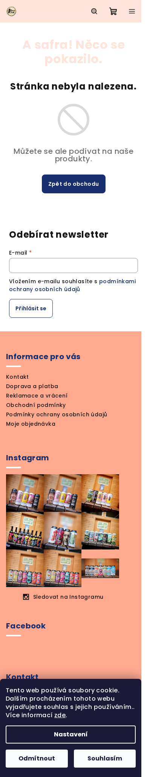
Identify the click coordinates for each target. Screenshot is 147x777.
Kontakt (17, 377)
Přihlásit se (30, 308)
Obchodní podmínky (36, 405)
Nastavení (71, 734)
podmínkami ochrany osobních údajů (72, 285)
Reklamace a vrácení (37, 395)
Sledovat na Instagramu (68, 597)
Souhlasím (104, 758)
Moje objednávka (30, 424)
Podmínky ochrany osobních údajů (56, 414)
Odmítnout (36, 758)
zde (60, 715)
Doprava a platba (32, 386)
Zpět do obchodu (73, 184)
